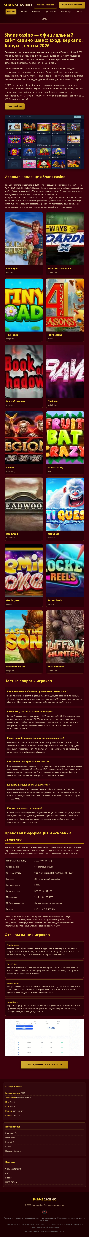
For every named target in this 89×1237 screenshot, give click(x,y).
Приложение (50, 11)
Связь (44, 19)
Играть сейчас (15, 106)
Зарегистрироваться (72, 4)
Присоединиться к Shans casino (44, 1064)
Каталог (11, 11)
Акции (79, 11)
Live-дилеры (66, 11)
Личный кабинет (45, 4)
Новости (36, 11)
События (23, 11)
